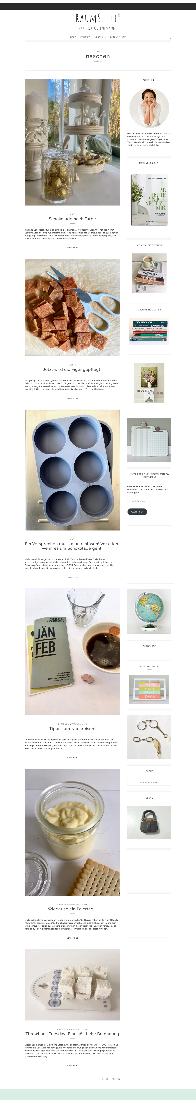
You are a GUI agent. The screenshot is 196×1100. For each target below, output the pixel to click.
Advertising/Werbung (68, 724)
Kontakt (85, 37)
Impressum (100, 37)
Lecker (72, 365)
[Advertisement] (150, 553)
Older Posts (111, 1079)
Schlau (84, 724)
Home (73, 37)
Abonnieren (137, 511)
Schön (72, 214)
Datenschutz (118, 37)
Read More (72, 248)
